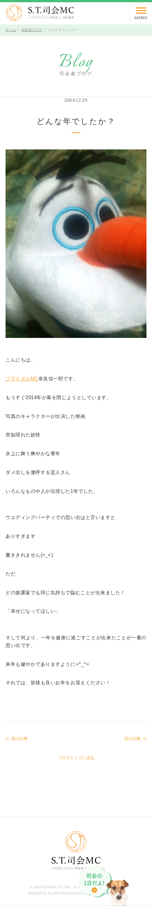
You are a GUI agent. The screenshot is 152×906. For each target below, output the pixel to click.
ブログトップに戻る (76, 757)
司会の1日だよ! (105, 885)
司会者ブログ (31, 30)
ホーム (11, 30)
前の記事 (19, 738)
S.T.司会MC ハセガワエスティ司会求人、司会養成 (40, 12)
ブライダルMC (22, 378)
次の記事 (132, 738)
